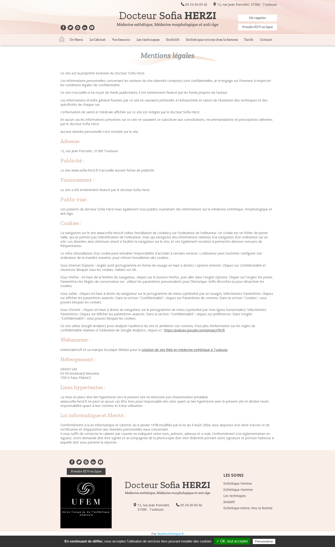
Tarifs (248, 40)
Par (167, 534)
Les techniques (148, 40)
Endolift (173, 40)
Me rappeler (257, 18)
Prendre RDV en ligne (257, 27)
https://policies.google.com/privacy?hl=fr (194, 330)
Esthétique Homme (238, 489)
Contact (266, 40)
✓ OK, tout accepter (232, 541)
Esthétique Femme (237, 483)
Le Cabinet (98, 40)
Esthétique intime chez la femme (212, 40)
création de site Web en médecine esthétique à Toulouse (185, 350)
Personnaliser (264, 541)
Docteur (167, 15)
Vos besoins (121, 40)
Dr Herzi (76, 40)
